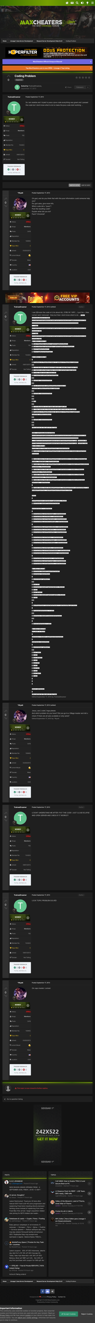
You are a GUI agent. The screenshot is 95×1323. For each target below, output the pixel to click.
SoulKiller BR (59, 1223)
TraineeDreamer (35, 86)
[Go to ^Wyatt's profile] (20, 203)
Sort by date (86, 185)
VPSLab (14, 1270)
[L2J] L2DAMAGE (16, 1181)
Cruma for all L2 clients (64, 1211)
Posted (31, 1183)
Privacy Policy (51, 1297)
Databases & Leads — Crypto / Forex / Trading (27, 1219)
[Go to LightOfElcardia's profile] (52, 1192)
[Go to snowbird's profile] (52, 1182)
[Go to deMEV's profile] (52, 1202)
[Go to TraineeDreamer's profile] (17, 87)
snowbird (58, 1186)
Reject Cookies (87, 1314)
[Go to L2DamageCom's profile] (6, 1182)
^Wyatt (20, 193)
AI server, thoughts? (16, 1195)
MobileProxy (16, 1247)
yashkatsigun (16, 1221)
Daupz (14, 1197)
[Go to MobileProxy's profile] (6, 1243)
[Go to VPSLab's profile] (6, 1267)
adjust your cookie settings (28, 1318)
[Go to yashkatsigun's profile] (6, 1220)
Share (68, 87)
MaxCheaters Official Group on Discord (47, 61)
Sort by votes (74, 185)
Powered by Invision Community (47, 1302)
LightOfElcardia (60, 1196)
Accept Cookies (69, 1314)
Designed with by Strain (38, 1297)
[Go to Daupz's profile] (6, 1196)
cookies (28, 1315)
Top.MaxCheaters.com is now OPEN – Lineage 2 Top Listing (47, 68)
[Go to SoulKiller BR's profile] (52, 1220)
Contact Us (61, 1297)
